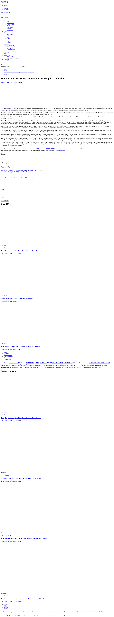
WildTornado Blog (5, 12)
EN (8, 61)
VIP (5, 54)
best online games (32, 363)
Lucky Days (10, 48)
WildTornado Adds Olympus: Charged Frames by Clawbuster (20, 346)
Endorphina (33, 365)
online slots (22, 367)
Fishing (8, 41)
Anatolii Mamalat (6, 253)
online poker (15, 367)
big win (64, 363)
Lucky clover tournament (13, 58)
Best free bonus (22, 362)
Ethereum (38, 365)
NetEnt (76, 365)
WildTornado (5, 82)
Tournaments (7, 55)
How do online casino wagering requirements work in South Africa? (22, 599)
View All (9, 52)
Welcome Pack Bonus (12, 46)
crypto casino (8, 365)
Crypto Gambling (11, 24)
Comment (3, 189)
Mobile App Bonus (11, 51)
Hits (8, 37)
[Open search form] (1, 65)
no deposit (82, 365)
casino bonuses (95, 362)
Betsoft (49, 362)
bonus (78, 362)
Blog (5, 20)
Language (6, 59)
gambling (52, 148)
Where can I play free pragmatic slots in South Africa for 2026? (21, 478)
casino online (105, 362)
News (8, 21)
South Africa (80, 367)
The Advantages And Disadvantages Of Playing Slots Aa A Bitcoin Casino (21, 170)
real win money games (55, 367)
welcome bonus (93, 367)
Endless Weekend (11, 49)
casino (3, 110)
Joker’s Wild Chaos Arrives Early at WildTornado (17, 298)
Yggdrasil (100, 367)
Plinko (8, 39)
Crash (8, 38)
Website (2, 197)
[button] (4, 17)
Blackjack (74, 362)
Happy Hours (10, 56)
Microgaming (63, 365)
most (38, 148)
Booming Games (83, 362)
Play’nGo (29, 367)
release (63, 367)
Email (2, 195)
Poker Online (10, 30)
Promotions (6, 44)
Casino (5, 31)
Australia (3, 362)
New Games (10, 34)
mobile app (69, 365)
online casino (104, 365)
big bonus (56, 362)
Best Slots (9, 25)
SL (7, 62)
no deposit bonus (93, 365)
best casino (14, 362)
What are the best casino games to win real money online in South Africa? (24, 538)
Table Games (10, 27)
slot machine (66, 367)
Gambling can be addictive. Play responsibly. (9, 613)
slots (56, 150)
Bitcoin (48, 148)
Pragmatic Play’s (43, 367)
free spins (50, 365)
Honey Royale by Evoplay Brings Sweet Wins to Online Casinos (21, 251)
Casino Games (7, 32)
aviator (7, 362)
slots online (74, 367)
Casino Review (10, 23)
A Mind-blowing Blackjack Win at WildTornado (14, 171)
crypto (3, 365)
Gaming (9, 108)
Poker (34, 367)
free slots (42, 365)
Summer (9, 42)
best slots (43, 362)
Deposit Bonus (25, 365)
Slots (8, 35)
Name (2, 192)
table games (62, 150)
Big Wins (9, 28)
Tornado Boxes (10, 45)
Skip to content (4, 1)
